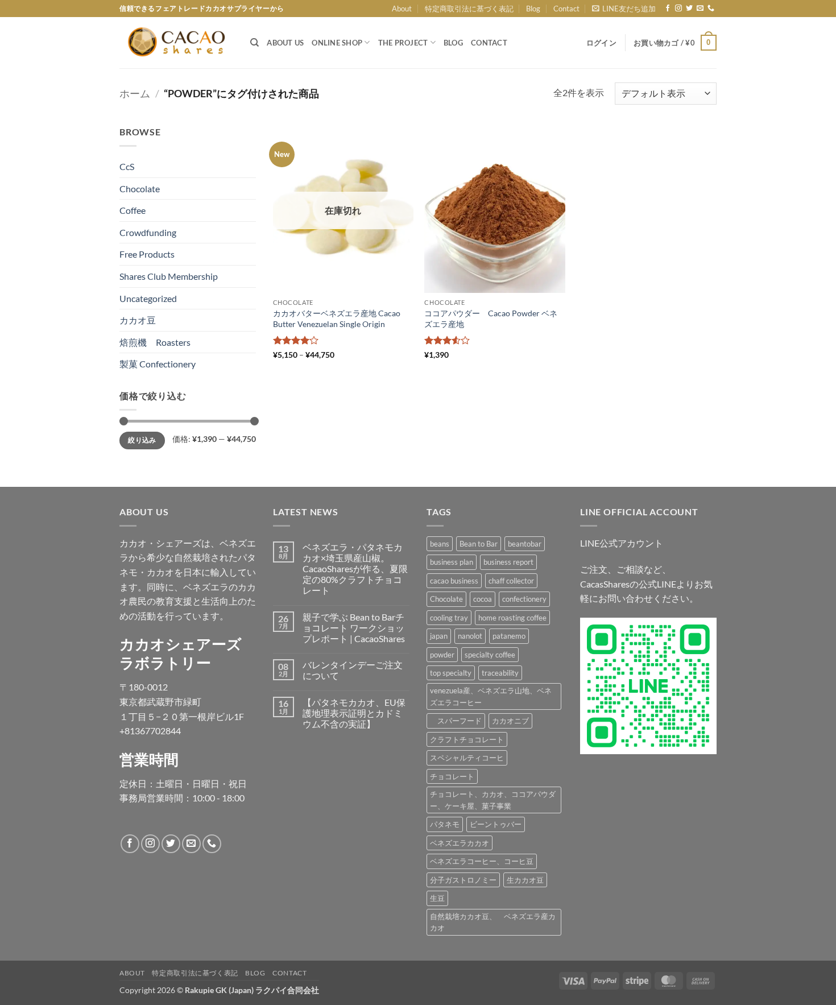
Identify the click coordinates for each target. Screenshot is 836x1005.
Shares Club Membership (168, 276)
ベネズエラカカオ (459, 842)
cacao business (454, 580)
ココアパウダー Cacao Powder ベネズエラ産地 (490, 318)
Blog (533, 8)
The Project (403, 42)
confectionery (524, 598)
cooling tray (449, 617)
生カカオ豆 (525, 879)
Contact (566, 8)
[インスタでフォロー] (678, 9)
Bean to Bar (479, 543)
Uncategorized (148, 298)
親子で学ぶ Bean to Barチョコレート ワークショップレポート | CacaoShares (354, 627)
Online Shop (337, 42)
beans (439, 543)
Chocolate (139, 188)
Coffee (132, 210)
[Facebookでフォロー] (667, 9)
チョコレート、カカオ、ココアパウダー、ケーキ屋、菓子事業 (493, 799)
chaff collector (511, 580)
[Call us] (710, 9)
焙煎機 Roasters (155, 342)
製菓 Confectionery (157, 363)
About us (285, 42)
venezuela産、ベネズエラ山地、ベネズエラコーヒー (491, 696)
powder (442, 654)
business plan (451, 561)
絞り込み (142, 440)
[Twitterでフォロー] (689, 9)
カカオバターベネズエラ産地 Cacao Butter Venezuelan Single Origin (336, 318)
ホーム (134, 93)
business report (508, 561)
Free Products (147, 254)
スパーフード (456, 720)
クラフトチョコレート (467, 739)
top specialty (450, 672)
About (402, 8)
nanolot (470, 635)
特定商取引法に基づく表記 (469, 8)
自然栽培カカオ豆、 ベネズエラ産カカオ (493, 922)
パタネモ (445, 824)
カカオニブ (510, 720)
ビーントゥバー (496, 824)
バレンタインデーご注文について (353, 670)
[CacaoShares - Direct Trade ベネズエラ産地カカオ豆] (176, 42)
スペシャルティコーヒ (467, 757)
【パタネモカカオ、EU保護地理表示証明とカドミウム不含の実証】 (354, 713)
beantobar (524, 543)
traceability (500, 672)
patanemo (509, 635)
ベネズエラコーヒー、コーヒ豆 (481, 861)
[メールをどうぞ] (700, 9)
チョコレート (452, 776)
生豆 (437, 898)
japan (439, 635)
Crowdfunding (147, 232)
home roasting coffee (512, 617)
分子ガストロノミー (463, 879)
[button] (624, 8)
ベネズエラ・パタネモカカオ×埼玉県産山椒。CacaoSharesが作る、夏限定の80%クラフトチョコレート (355, 568)
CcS (126, 166)
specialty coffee (490, 654)
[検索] (254, 42)
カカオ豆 (137, 320)
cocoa (482, 598)
